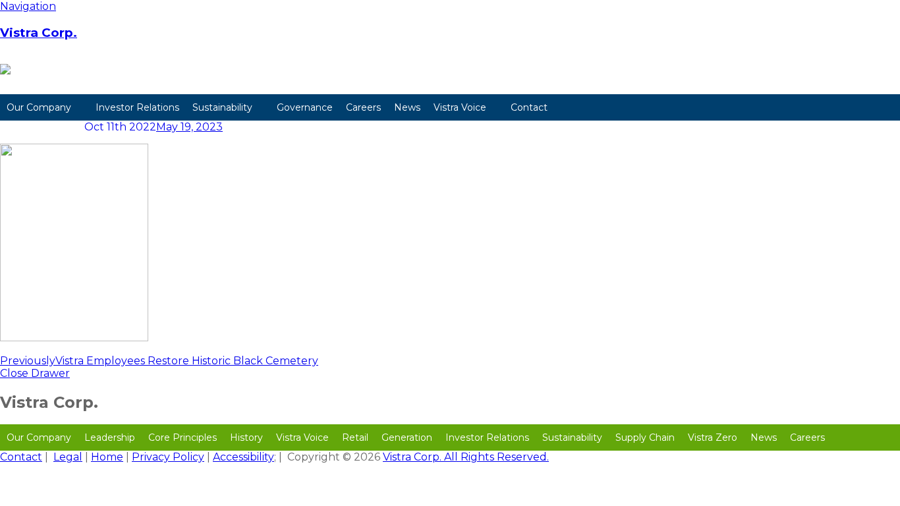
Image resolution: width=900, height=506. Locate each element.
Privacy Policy (168, 457)
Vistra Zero (712, 437)
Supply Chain (645, 437)
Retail (355, 437)
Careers (363, 107)
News (407, 107)
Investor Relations (137, 107)
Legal (67, 457)
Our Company (39, 107)
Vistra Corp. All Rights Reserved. (466, 457)
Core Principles (182, 437)
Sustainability (222, 107)
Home (107, 457)
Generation (406, 437)
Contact (529, 107)
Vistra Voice (460, 107)
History (246, 437)
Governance (305, 107)
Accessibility (243, 457)
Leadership (109, 437)
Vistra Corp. (38, 32)
